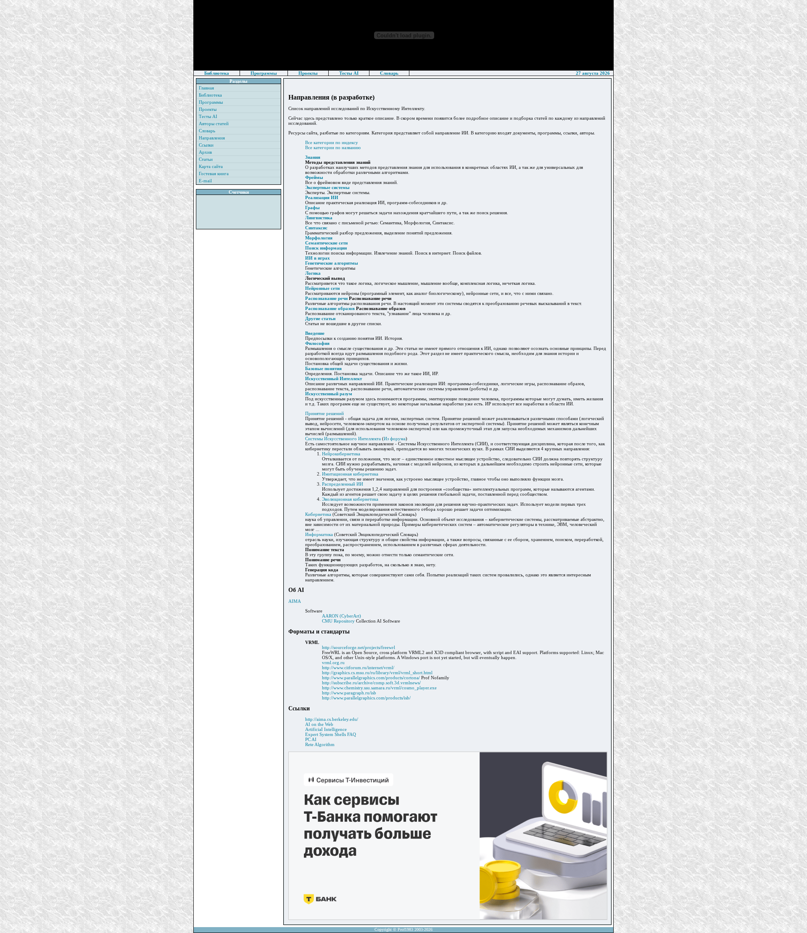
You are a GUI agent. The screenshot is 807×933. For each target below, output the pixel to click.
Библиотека (216, 73)
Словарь (389, 73)
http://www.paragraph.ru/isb (349, 692)
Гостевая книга (214, 173)
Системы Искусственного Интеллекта (343, 438)
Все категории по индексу (331, 142)
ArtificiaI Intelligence (326, 729)
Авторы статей (214, 123)
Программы (264, 73)
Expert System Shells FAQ (330, 734)
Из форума (395, 438)
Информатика (319, 534)
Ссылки (206, 144)
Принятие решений (324, 413)
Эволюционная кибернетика (350, 499)
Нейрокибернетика (341, 453)
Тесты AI (349, 73)
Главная (206, 87)
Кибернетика (318, 514)
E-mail (205, 180)
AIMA (294, 601)
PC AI (310, 739)
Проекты (308, 73)
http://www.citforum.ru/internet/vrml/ (358, 667)
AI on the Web (319, 724)
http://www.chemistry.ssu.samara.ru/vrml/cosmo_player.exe (379, 687)
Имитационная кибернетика (350, 473)
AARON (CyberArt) (341, 615)
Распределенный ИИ (342, 483)
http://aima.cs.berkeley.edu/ (331, 719)
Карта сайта (211, 166)
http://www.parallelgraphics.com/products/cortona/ (371, 677)
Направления (212, 137)
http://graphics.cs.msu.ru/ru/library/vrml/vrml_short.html (377, 672)
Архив (205, 152)
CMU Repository (338, 620)
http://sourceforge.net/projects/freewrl (358, 647)
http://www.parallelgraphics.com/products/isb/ (366, 697)
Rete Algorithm (320, 744)
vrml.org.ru (333, 662)
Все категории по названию (333, 147)
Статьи (206, 159)
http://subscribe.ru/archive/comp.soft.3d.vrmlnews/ (371, 682)
